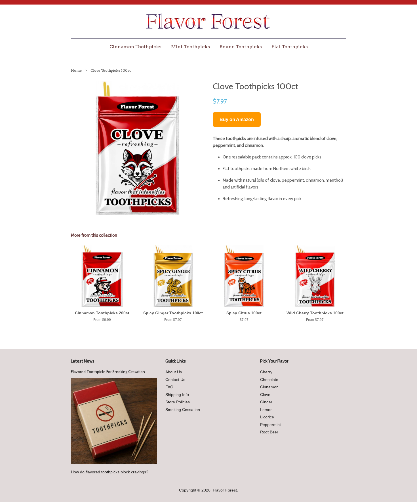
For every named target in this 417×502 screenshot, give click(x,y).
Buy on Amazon (237, 119)
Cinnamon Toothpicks (135, 46)
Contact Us (175, 380)
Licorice (267, 417)
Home (76, 70)
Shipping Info (177, 395)
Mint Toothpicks (190, 46)
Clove (265, 395)
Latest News (82, 361)
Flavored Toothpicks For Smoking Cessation (108, 371)
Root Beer (269, 432)
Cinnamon (269, 387)
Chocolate (269, 380)
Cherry (266, 372)
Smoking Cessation (182, 410)
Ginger (266, 402)
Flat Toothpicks (289, 46)
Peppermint (270, 425)
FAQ (169, 387)
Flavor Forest (225, 490)
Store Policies (177, 402)
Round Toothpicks (241, 46)
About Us (173, 372)
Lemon (266, 410)
